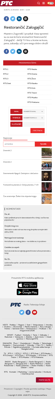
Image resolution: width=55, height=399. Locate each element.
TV (5, 353)
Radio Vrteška (37, 365)
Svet (28, 325)
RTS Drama (32, 74)
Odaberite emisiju (30, 118)
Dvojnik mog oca (11, 226)
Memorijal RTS (32, 339)
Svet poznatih (19, 345)
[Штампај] (25, 18)
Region (21, 325)
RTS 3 (5, 79)
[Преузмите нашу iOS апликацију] (27, 285)
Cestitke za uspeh (11, 247)
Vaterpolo (19, 337)
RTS (6, 372)
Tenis (35, 335)
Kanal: (16, 111)
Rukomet (8, 337)
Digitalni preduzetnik (21, 347)
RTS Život (32, 79)
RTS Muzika (32, 97)
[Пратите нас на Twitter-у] (21, 312)
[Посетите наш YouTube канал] (34, 312)
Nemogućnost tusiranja (14, 238)
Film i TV (39, 345)
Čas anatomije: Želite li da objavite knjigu (19, 196)
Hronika (49, 325)
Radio (8, 362)
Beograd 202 (21, 363)
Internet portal (28, 374)
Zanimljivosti (25, 343)
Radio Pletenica (36, 363)
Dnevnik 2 (7, 150)
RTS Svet (7, 83)
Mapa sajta (44, 380)
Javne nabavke (35, 372)
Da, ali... (7, 214)
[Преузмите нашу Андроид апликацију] (27, 292)
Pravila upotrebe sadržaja (34, 389)
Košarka (26, 335)
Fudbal (18, 335)
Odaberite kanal (30, 111)
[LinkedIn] (19, 18)
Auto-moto (39, 337)
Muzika (36, 343)
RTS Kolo (31, 88)
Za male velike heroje (41, 347)
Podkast (42, 328)
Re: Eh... (7, 259)
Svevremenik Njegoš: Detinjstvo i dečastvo (20, 173)
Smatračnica (31, 328)
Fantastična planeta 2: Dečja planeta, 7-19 (20, 185)
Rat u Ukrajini (45, 327)
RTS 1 (5, 69)
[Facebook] (6, 18)
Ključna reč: (16, 124)
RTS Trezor (32, 93)
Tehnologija (46, 343)
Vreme (7, 328)
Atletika (29, 337)
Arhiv (31, 367)
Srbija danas (38, 325)
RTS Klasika (32, 83)
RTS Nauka (32, 69)
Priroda (7, 347)
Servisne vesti (18, 328)
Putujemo (7, 345)
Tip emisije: (16, 118)
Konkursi (47, 372)
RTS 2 (5, 74)
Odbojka (43, 335)
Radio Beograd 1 (19, 362)
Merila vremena (31, 327)
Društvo (7, 327)
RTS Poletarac (34, 102)
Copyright (18, 389)
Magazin (7, 343)
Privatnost (8, 389)
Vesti (5, 325)
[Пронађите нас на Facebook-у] (28, 312)
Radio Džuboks (22, 365)
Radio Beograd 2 (36, 362)
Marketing (22, 372)
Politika (13, 325)
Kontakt (12, 372)
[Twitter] (12, 18)
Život (15, 343)
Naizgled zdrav (27, 349)
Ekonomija (17, 327)
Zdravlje (30, 345)
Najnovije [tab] (7, 138)
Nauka (49, 345)
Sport (10, 335)
